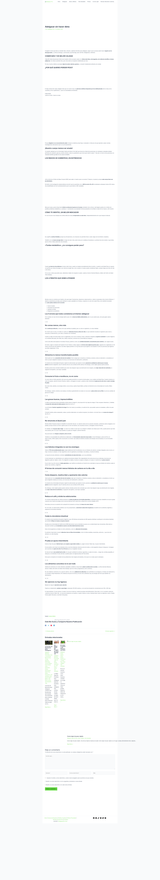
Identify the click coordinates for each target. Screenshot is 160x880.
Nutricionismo (48, 670)
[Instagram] (96, 818)
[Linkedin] (54, 625)
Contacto (66, 819)
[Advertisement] (80, 16)
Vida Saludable (48, 681)
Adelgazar (47, 652)
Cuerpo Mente (52, 616)
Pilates (46, 673)
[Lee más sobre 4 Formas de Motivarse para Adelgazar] (48, 642)
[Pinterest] (51, 625)
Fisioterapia (47, 667)
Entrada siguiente (110, 631)
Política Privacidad (71, 818)
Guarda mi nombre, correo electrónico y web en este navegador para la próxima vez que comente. (70, 778)
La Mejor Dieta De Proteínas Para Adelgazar (56, 649)
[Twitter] (48, 625)
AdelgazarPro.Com (62, 821)
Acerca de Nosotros (52, 818)
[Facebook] (45, 625)
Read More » (48, 707)
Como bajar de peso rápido (75, 736)
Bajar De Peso (48, 657)
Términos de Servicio (58, 819)
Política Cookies (62, 818)
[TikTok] (98, 818)
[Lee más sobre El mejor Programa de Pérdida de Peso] (63, 642)
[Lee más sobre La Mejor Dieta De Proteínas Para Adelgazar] (56, 642)
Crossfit (46, 659)
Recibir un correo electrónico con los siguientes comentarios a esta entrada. (64, 781)
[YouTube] (105, 818)
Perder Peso (47, 671)
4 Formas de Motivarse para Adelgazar (48, 648)
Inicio (45, 818)
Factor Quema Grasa (61, 655)
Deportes (47, 660)
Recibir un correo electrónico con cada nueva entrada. (59, 784)
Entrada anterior (49, 631)
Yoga (46, 683)
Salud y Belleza (81, 738)
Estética (50, 663)
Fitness (46, 669)
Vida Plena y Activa (56, 667)
